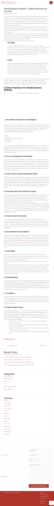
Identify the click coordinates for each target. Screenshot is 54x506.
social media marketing (9, 386)
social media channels (40, 210)
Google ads (7, 381)
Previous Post (11, 345)
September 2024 (8, 408)
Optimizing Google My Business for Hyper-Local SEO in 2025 (19, 365)
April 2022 (6, 421)
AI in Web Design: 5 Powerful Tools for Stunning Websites (18, 357)
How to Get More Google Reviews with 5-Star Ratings (17, 359)
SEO (5, 384)
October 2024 (7, 405)
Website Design (8, 13)
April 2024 (6, 416)
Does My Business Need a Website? (13, 354)
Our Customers (43, 498)
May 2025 (6, 400)
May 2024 (6, 413)
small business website (14, 46)
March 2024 (7, 418)
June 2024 (6, 410)
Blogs (41, 499)
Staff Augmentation (44, 496)
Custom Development (44, 494)
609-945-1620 (4, 476)
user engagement (22, 331)
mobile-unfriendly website (22, 240)
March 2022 (7, 423)
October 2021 (7, 434)
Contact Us (42, 503)
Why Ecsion (42, 493)
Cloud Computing (8, 376)
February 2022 (7, 426)
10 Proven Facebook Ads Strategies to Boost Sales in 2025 (19, 362)
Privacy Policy (43, 501)
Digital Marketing (8, 378)
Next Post (43, 345)
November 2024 (8, 403)
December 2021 (8, 431)
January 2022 (7, 429)
